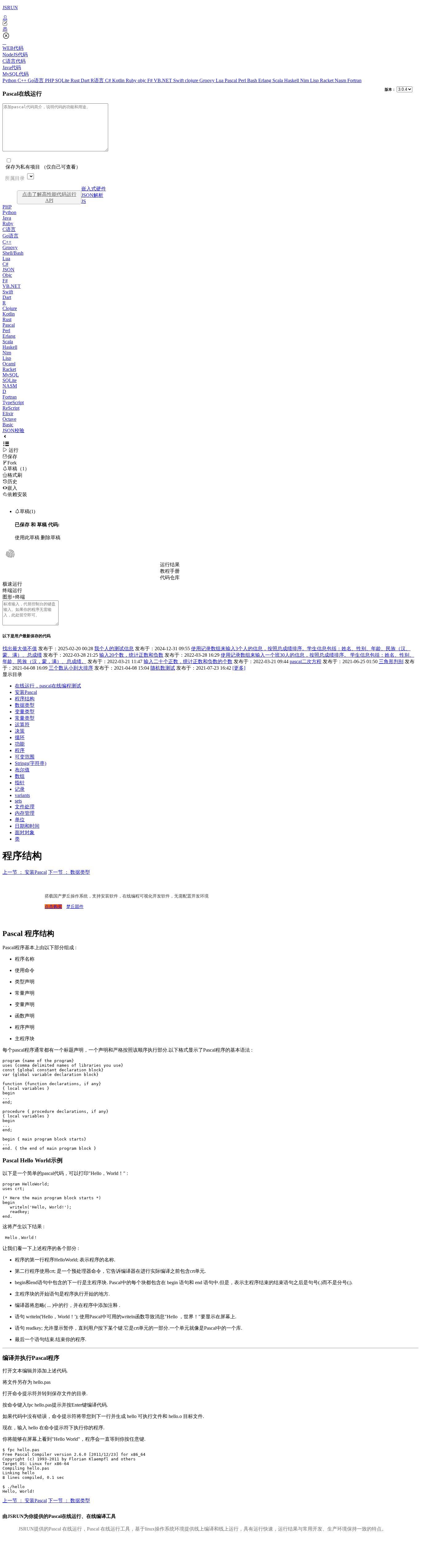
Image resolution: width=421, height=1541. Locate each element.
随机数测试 (162, 668)
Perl (242, 80)
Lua (220, 80)
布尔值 (22, 769)
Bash (252, 80)
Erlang (265, 80)
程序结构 (25, 698)
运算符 (22, 724)
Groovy (207, 80)
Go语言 (36, 80)
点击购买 (53, 906)
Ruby (132, 80)
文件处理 (25, 806)
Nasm (341, 80)
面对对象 (25, 832)
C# (108, 80)
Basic (7, 424)
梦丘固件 (75, 906)
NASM (9, 385)
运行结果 (170, 564)
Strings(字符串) (30, 763)
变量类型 (25, 711)
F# (150, 80)
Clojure (9, 308)
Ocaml (8, 363)
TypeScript (13, 402)
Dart (86, 80)
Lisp (315, 80)
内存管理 (25, 813)
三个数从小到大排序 (71, 668)
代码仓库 (170, 577)
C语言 (9, 229)
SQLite (63, 80)
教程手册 (170, 571)
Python (10, 80)
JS (83, 201)
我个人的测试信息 (114, 648)
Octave (9, 419)
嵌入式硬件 (93, 188)
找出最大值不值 (19, 648)
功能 (20, 744)
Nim (305, 80)
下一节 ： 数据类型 (69, 872)
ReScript (10, 408)
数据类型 (25, 705)
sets (18, 800)
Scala (278, 80)
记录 (20, 789)
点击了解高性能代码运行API (49, 197)
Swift (179, 80)
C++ (23, 80)
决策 (20, 731)
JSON (8, 269)
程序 (20, 750)
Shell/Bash (12, 253)
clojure (192, 80)
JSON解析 (92, 195)
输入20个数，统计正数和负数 (131, 655)
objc (142, 80)
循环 (20, 737)
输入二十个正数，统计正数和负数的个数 (188, 661)
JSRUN (10, 7)
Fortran (354, 80)
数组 (20, 776)
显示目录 (12, 674)
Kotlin (119, 80)
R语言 (98, 80)
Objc (7, 275)
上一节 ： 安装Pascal (24, 872)
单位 (20, 819)
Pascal (231, 80)
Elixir (7, 413)
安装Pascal (26, 692)
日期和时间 (27, 826)
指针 (20, 782)
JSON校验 (13, 430)
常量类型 (25, 718)
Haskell (292, 80)
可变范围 (25, 756)
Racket (327, 80)
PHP (50, 80)
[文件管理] (210, 29)
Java (6, 218)
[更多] (238, 668)
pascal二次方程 (305, 661)
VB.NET (163, 80)
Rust (76, 80)
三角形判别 (391, 661)
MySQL (10, 374)
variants (22, 795)
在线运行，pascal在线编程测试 (48, 685)
